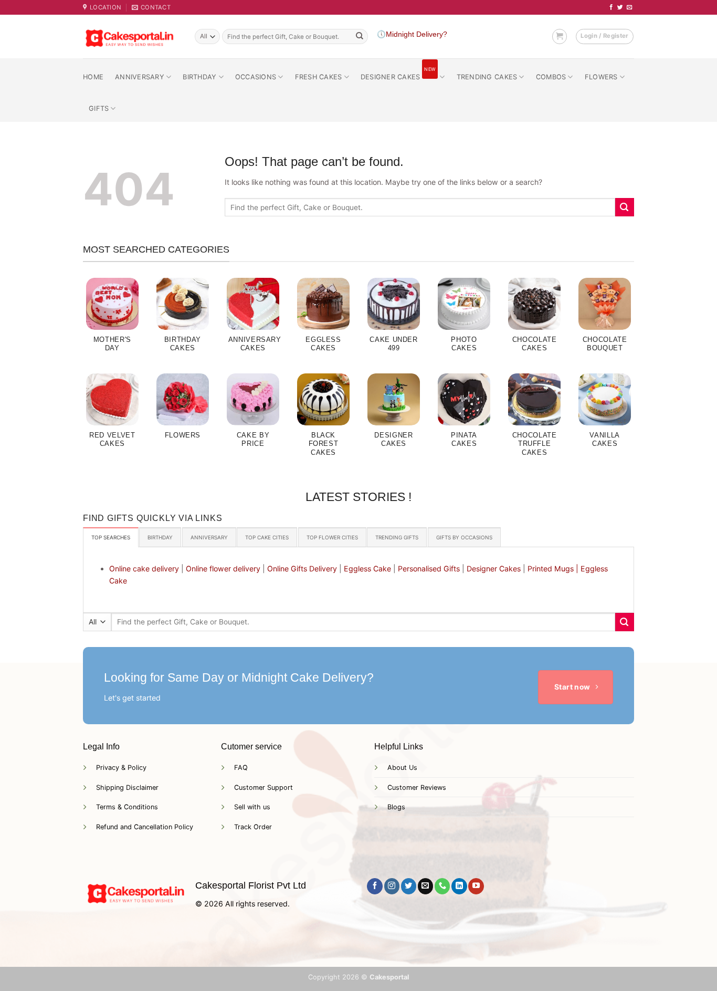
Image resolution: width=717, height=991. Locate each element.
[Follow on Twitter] (620, 7)
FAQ (241, 767)
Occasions (255, 77)
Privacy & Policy (121, 767)
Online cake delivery (144, 568)
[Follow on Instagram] (391, 886)
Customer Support (263, 787)
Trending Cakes (487, 77)
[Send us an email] (629, 7)
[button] (559, 36)
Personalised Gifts (429, 568)
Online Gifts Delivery (302, 568)
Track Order (253, 827)
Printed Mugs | (553, 568)
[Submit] (359, 37)
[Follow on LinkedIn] (459, 886)
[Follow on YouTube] (475, 886)
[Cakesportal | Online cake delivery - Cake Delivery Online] (131, 36)
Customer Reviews (416, 787)
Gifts (99, 108)
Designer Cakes (398, 72)
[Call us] (442, 886)
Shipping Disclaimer (127, 787)
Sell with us (252, 807)
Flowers (601, 77)
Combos (551, 77)
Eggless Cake (367, 568)
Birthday (199, 77)
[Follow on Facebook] (611, 7)
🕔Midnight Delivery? (412, 34)
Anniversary (139, 77)
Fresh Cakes (318, 77)
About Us (402, 767)
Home (93, 77)
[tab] (111, 537)
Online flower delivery (223, 568)
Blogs (396, 807)
